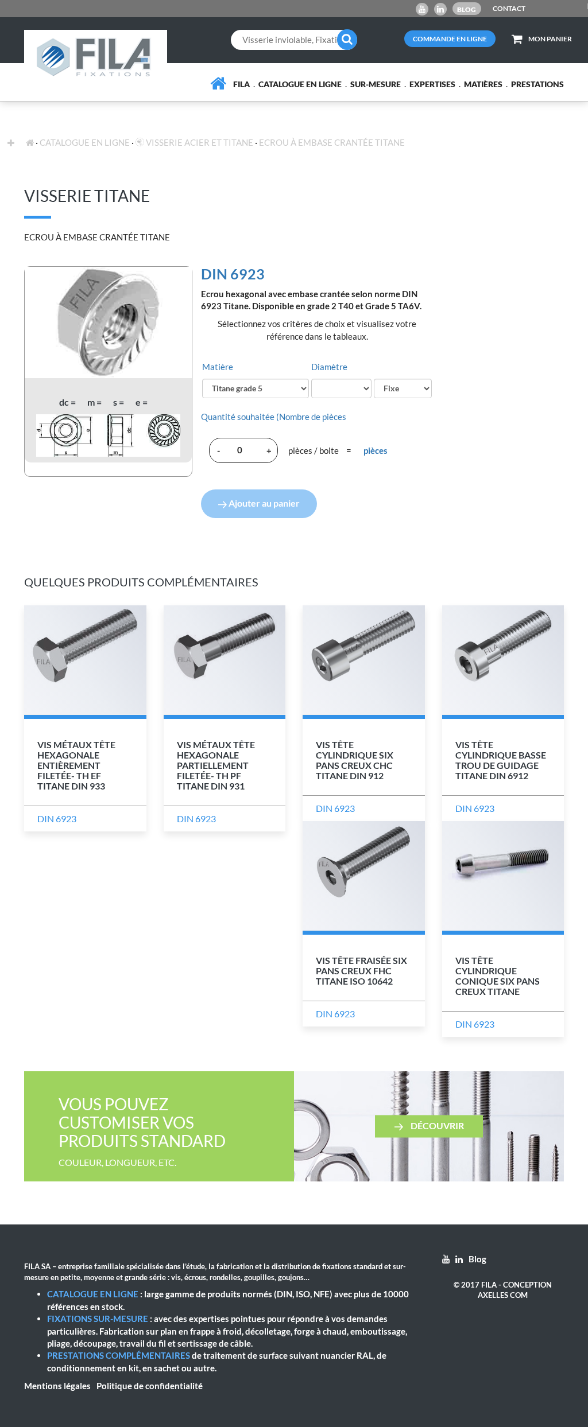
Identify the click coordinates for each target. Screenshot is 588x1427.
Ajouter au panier (263, 502)
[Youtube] (422, 9)
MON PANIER (550, 38)
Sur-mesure (375, 84)
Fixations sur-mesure (97, 1318)
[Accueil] (218, 83)
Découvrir (436, 1125)
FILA (241, 84)
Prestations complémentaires (118, 1355)
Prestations (537, 84)
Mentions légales (57, 1386)
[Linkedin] (440, 9)
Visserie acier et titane (198, 142)
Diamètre (329, 366)
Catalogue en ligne (300, 84)
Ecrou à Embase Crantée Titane (332, 142)
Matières (483, 84)
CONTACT (509, 8)
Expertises (432, 84)
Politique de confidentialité (149, 1386)
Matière (217, 366)
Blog (466, 9)
